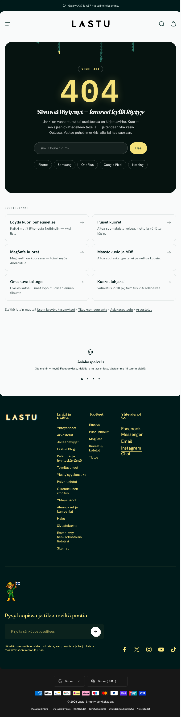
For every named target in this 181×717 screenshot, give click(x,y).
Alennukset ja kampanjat (67, 509)
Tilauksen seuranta (92, 309)
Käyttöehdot (80, 708)
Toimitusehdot (67, 467)
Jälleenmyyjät (68, 442)
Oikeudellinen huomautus (121, 708)
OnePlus (87, 165)
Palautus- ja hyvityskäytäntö (69, 458)
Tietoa (94, 457)
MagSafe (95, 439)
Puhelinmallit (99, 432)
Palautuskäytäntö (40, 708)
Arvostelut (144, 309)
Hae (138, 148)
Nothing (138, 165)
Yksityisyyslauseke (71, 474)
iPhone (43, 165)
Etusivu (94, 425)
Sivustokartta (67, 526)
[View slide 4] (99, 379)
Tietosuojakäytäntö (61, 708)
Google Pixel (113, 165)
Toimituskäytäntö (97, 708)
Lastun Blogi (66, 449)
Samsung (64, 165)
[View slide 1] (82, 379)
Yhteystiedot (66, 428)
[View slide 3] (93, 379)
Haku (61, 518)
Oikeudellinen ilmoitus (67, 491)
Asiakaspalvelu (121, 309)
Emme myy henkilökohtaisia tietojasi (69, 537)
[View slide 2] (87, 379)
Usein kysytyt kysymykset (56, 309)
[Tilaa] (95, 631)
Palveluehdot (67, 482)
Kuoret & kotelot (96, 448)
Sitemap (63, 548)
